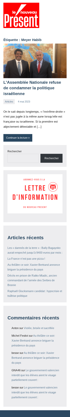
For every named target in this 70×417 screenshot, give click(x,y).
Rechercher (14, 151)
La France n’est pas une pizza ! (26, 258)
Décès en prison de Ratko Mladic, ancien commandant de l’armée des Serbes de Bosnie (32, 280)
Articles (9, 101)
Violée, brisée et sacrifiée (39, 328)
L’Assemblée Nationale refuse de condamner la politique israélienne (32, 88)
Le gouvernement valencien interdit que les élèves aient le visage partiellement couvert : (35, 375)
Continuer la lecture (17, 137)
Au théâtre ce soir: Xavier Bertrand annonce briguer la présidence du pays (33, 340)
